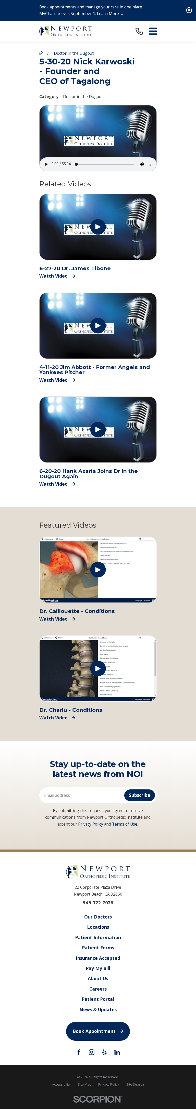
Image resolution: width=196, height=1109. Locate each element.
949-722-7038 (98, 903)
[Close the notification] (189, 10)
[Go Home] (41, 53)
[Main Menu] (153, 31)
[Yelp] (104, 1052)
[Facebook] (79, 1052)
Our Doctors (98, 917)
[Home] (65, 31)
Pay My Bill (98, 968)
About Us (98, 978)
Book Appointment (94, 1031)
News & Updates (98, 1009)
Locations (98, 927)
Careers (98, 989)
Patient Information (98, 937)
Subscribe (139, 795)
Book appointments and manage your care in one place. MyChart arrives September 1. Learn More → (91, 10)
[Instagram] (91, 1052)
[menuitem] (61, 1084)
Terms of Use (124, 824)
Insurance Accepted (98, 958)
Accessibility (61, 1084)
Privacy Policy (90, 824)
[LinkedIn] (117, 1052)
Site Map (84, 1084)
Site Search (135, 1084)
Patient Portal (98, 999)
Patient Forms (98, 947)
